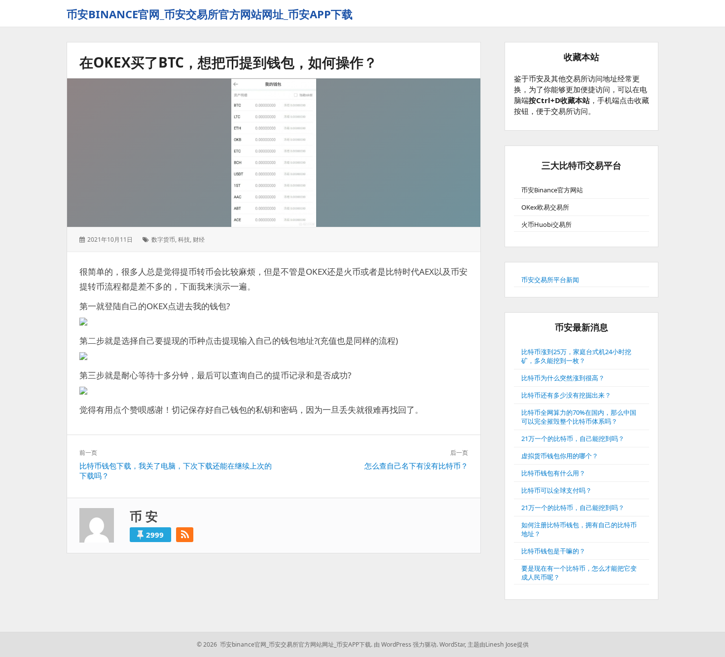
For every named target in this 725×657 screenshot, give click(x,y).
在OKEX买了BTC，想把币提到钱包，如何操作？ (228, 62)
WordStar (452, 644)
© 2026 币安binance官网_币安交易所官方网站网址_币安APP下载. (284, 644)
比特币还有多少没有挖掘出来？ (566, 395)
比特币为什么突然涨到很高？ (563, 377)
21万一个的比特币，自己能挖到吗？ (572, 438)
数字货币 (163, 239)
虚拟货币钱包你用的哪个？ (559, 455)
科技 (184, 239)
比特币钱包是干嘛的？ (553, 551)
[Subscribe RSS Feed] (184, 534)
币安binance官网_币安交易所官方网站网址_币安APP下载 (210, 13)
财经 (199, 239)
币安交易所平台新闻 (550, 279)
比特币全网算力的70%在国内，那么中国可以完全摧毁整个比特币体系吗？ (578, 417)
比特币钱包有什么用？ (553, 473)
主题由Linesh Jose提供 (498, 644)
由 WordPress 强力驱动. (406, 644)
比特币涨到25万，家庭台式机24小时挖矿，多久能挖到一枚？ (576, 356)
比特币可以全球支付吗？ (556, 490)
